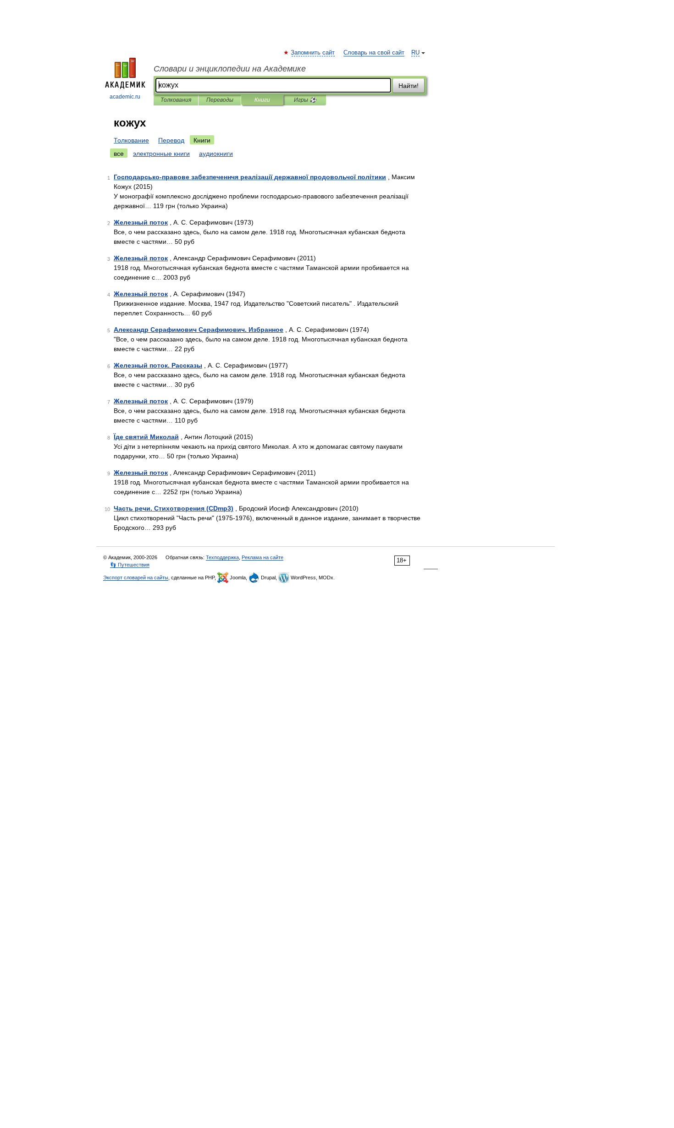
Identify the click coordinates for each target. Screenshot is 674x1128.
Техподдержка (222, 557)
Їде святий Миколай (146, 436)
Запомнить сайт (313, 53)
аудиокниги (216, 153)
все (119, 153)
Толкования (175, 100)
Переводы (219, 100)
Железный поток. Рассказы (158, 365)
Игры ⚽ (305, 100)
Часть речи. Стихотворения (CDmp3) (173, 508)
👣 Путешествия (129, 564)
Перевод (171, 140)
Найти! (408, 85)
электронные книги (161, 153)
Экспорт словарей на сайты (135, 577)
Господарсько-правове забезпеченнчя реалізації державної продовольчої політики (250, 177)
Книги (262, 100)
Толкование (131, 140)
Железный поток (141, 222)
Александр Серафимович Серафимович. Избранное (198, 329)
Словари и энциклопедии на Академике (230, 68)
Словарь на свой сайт (373, 53)
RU (415, 53)
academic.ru (125, 97)
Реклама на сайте (262, 557)
